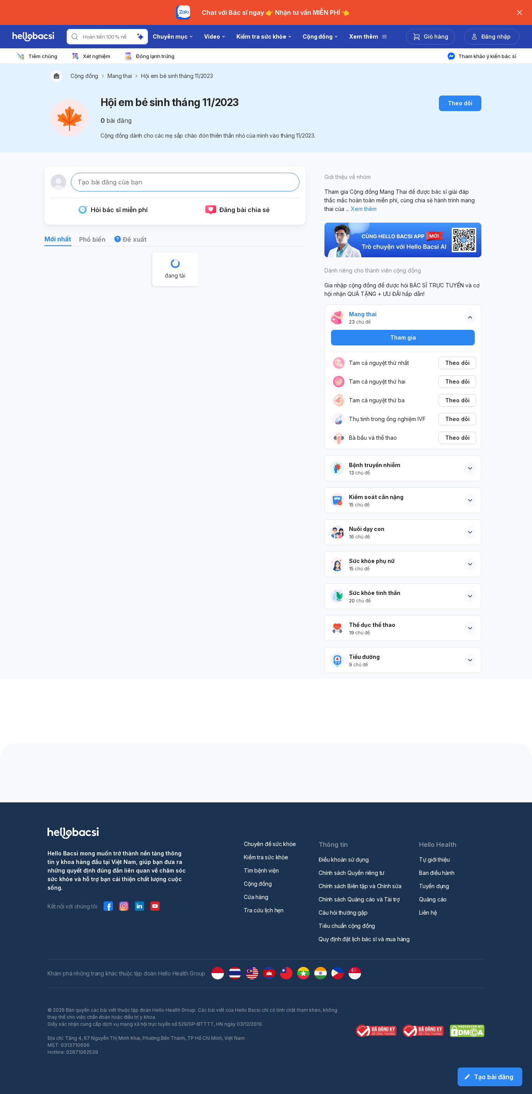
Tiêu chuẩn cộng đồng (347, 925)
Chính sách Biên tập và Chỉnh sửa (360, 886)
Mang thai (119, 76)
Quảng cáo (433, 899)
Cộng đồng (84, 76)
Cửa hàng (256, 897)
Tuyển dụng (434, 886)
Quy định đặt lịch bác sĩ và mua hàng (364, 939)
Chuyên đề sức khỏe (270, 844)
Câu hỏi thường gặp (343, 912)
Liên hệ (428, 912)
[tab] (57, 240)
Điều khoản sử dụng (343, 859)
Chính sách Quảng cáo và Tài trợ (359, 899)
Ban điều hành (436, 872)
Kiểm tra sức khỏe (266, 857)
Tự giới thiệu (434, 859)
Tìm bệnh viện (261, 870)
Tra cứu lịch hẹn (264, 910)
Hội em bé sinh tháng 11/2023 (177, 76)
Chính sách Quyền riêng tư (351, 872)
